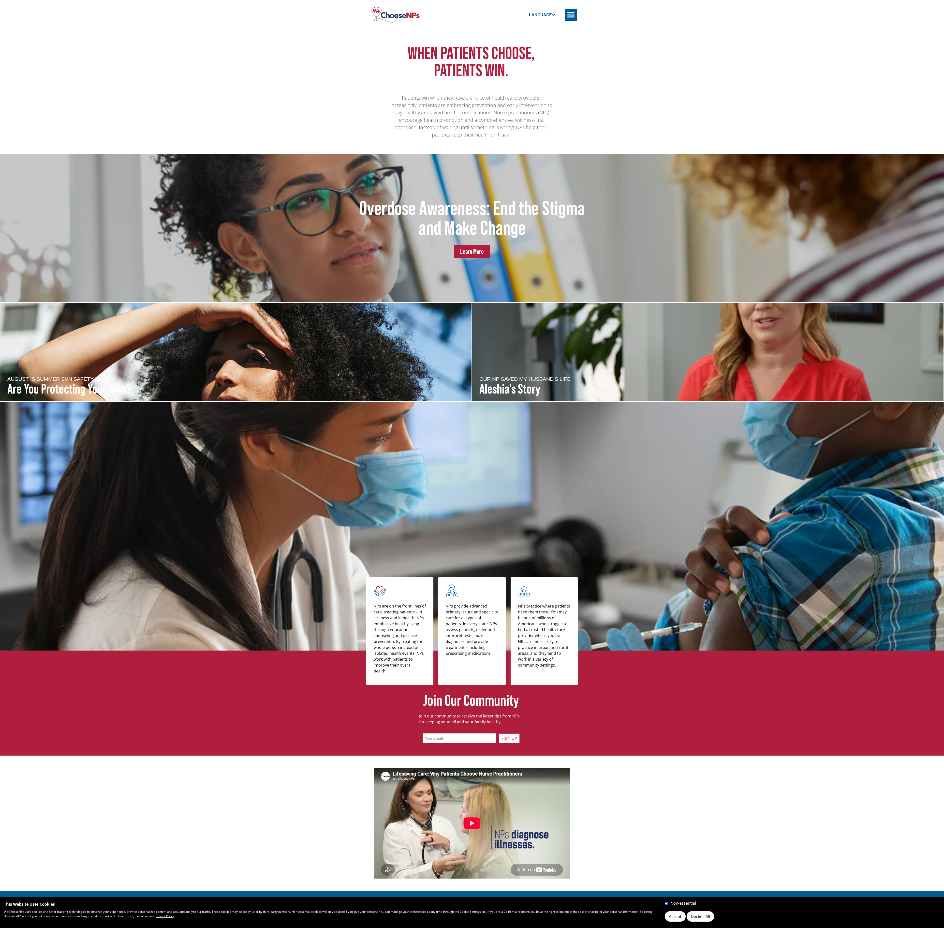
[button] (571, 15)
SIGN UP (509, 738)
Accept (675, 916)
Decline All (700, 916)
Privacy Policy (165, 916)
